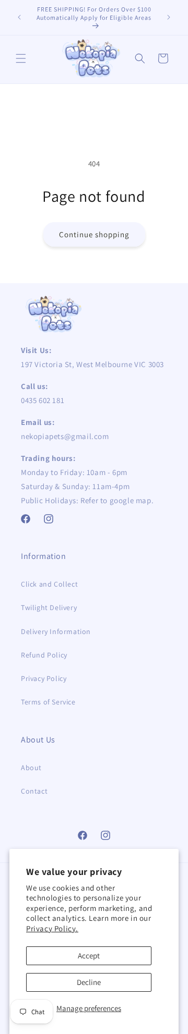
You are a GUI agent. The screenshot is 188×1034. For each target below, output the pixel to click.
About (31, 767)
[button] (20, 58)
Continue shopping (94, 234)
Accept (89, 955)
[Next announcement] (168, 17)
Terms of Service (48, 702)
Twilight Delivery (49, 607)
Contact (34, 791)
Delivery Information (56, 631)
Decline (89, 982)
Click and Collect (49, 584)
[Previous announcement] (19, 17)
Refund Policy (44, 655)
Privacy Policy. (52, 928)
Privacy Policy (43, 678)
